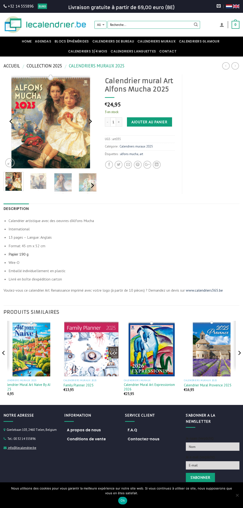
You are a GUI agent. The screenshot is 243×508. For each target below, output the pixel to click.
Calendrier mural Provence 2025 (207, 385)
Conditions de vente (86, 439)
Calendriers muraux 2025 (97, 66)
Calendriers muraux (156, 41)
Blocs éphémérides (72, 41)
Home (27, 41)
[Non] (237, 496)
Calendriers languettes (133, 51)
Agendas (43, 41)
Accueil (12, 66)
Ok (123, 500)
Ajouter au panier (149, 121)
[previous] (11, 121)
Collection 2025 (44, 66)
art (141, 154)
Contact (168, 51)
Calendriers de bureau (113, 41)
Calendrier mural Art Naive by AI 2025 (27, 387)
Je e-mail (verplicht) (200, 457)
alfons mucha (129, 154)
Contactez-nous (143, 439)
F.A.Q (132, 429)
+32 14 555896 (20, 6)
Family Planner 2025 (78, 385)
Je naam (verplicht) (200, 438)
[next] (90, 121)
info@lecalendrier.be (21, 448)
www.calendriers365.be (204, 290)
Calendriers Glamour (199, 41)
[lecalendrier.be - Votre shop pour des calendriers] (45, 24)
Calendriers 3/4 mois (87, 51)
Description (16, 208)
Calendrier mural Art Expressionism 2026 (149, 387)
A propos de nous (84, 429)
